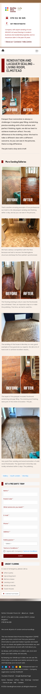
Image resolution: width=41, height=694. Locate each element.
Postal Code (8, 499)
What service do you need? (13, 507)
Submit (20, 556)
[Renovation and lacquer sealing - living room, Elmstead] (20, 96)
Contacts (17, 42)
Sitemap (28, 680)
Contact (36, 680)
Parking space (8, 540)
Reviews (10, 680)
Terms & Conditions (11, 548)
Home (3, 680)
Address (6, 532)
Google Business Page (23, 676)
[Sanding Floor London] (13, 10)
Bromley (25, 476)
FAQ (22, 680)
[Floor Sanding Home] (3, 50)
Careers (21, 683)
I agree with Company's (21, 551)
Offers (17, 680)
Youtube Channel (7, 676)
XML (15, 683)
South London (15, 476)
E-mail (6, 515)
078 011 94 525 (6, 622)
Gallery (5, 476)
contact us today (11, 594)
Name (6, 491)
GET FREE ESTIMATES (17, 24)
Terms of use (7, 683)
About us (9, 42)
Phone (6, 524)
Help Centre (27, 42)
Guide (32, 613)
